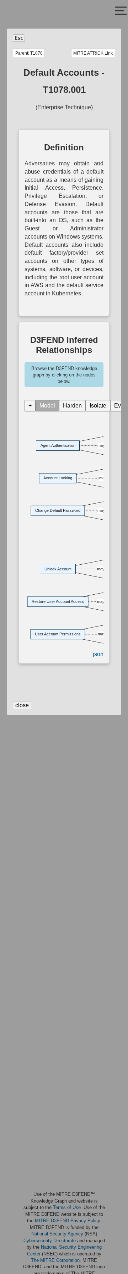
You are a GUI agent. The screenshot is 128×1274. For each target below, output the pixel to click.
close (22, 705)
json (98, 654)
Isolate (98, 406)
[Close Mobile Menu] (121, 11)
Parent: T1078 (29, 53)
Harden (72, 406)
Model (47, 406)
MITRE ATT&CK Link (93, 53)
